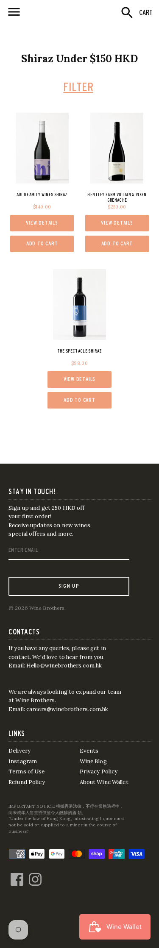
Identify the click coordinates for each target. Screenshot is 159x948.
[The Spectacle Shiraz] (79, 304)
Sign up (69, 586)
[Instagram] (35, 875)
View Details (42, 223)
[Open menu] (14, 11)
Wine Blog (93, 761)
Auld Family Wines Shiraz (42, 194)
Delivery (19, 750)
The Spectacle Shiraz (79, 350)
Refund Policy (26, 782)
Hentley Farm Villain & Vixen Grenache (116, 197)
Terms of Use (26, 771)
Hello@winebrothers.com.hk (64, 665)
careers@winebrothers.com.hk (67, 709)
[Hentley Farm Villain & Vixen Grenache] (117, 148)
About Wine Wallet (104, 782)
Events (89, 750)
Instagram (22, 761)
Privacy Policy (99, 771)
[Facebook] (17, 875)
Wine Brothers (47, 608)
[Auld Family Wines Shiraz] (42, 148)
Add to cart (42, 243)
